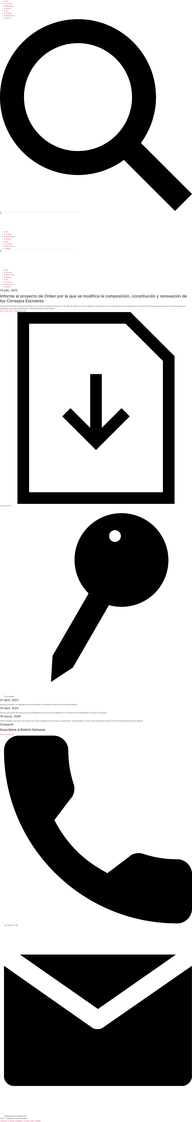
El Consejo (8, 4)
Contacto (7, 8)
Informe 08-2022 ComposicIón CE (13, 311)
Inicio (6, 1)
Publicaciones (9, 6)
